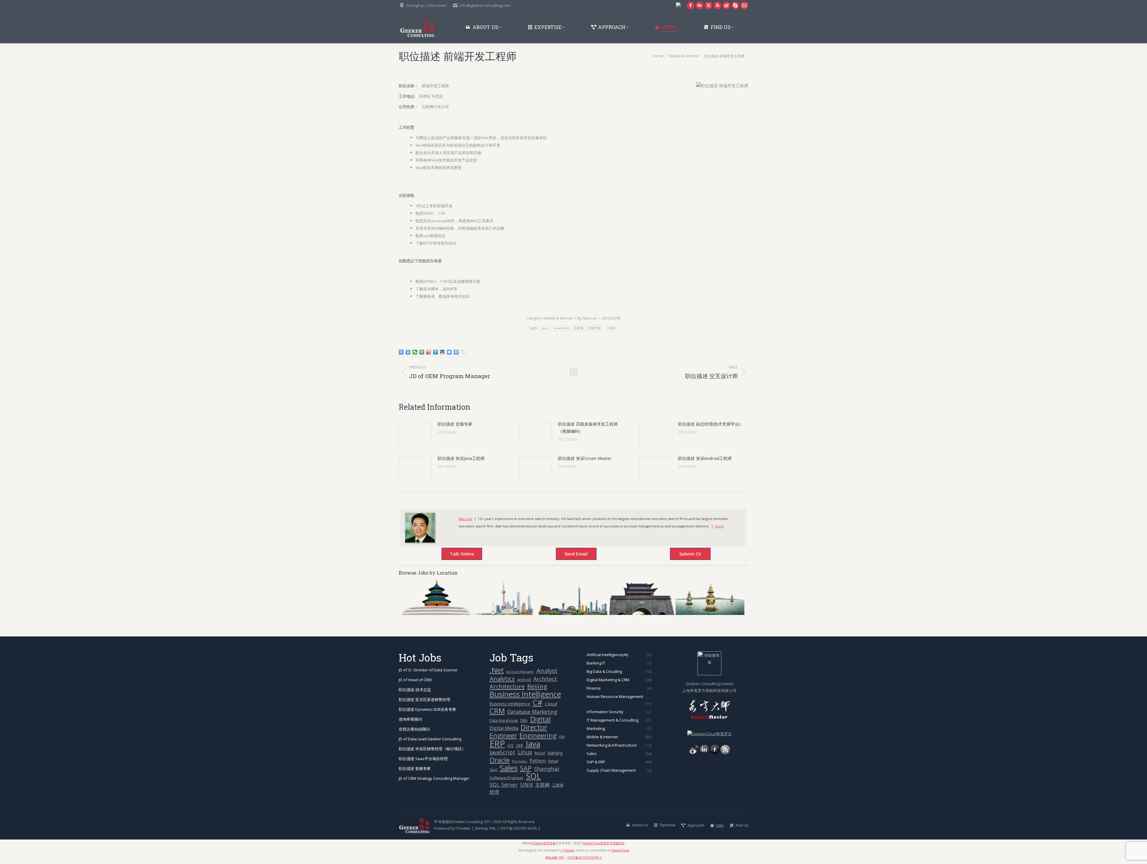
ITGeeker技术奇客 (543, 843)
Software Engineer (507, 777)
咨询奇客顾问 (410, 719)
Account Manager (520, 672)
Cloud (551, 704)
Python (538, 760)
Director (534, 727)
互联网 (578, 328)
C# (537, 702)
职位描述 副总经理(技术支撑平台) (709, 424)
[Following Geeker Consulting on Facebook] (715, 753)
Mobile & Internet (558, 318)
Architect (545, 679)
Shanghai (546, 768)
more (719, 526)
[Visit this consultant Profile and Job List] (420, 541)
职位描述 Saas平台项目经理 (423, 758)
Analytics (502, 678)
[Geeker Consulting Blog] (694, 753)
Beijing (537, 686)
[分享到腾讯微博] (435, 352)
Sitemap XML (485, 828)
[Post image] (415, 434)
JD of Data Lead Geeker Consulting (430, 739)
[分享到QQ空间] (421, 352)
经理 (494, 792)
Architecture (507, 686)
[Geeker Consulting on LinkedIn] (704, 753)
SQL (533, 776)
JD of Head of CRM (415, 679)
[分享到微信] (415, 352)
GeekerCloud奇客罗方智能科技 (603, 843)
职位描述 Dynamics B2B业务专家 (427, 709)
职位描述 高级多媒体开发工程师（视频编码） (588, 427)
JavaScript (561, 328)
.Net (497, 670)
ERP (497, 743)
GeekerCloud (620, 850)
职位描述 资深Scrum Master (584, 458)
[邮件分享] (449, 352)
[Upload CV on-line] (684, 554)
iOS (510, 745)
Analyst (546, 670)
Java (544, 328)
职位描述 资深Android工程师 (705, 458)
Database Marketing (532, 711)
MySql (540, 753)
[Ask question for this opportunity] (456, 554)
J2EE (519, 745)
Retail (553, 761)
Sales (509, 768)
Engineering (538, 735)
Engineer (503, 735)
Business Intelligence (525, 694)
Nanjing (555, 753)
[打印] (456, 352)
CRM (497, 711)
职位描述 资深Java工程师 (461, 458)
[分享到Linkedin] (408, 352)
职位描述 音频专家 (455, 424)
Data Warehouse (504, 720)
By (587, 318)
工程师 (611, 328)
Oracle (500, 759)
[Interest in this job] (570, 554)
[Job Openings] (725, 753)
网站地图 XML (554, 857)
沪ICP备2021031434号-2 (520, 828)
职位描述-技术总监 (415, 689)
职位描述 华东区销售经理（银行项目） (432, 748)
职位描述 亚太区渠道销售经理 (424, 699)
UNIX (526, 784)
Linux (525, 752)
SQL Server (504, 784)
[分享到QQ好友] (442, 352)
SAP (526, 768)
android (524, 679)
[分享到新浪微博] (428, 352)
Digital (540, 719)
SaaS (493, 769)
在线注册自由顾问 (414, 729)
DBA (524, 720)
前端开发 (595, 328)
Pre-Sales (519, 761)
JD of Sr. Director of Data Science (428, 670)
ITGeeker (463, 828)
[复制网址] (463, 352)
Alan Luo (465, 518)
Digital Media (504, 728)
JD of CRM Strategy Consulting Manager (434, 778)
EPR (562, 737)
